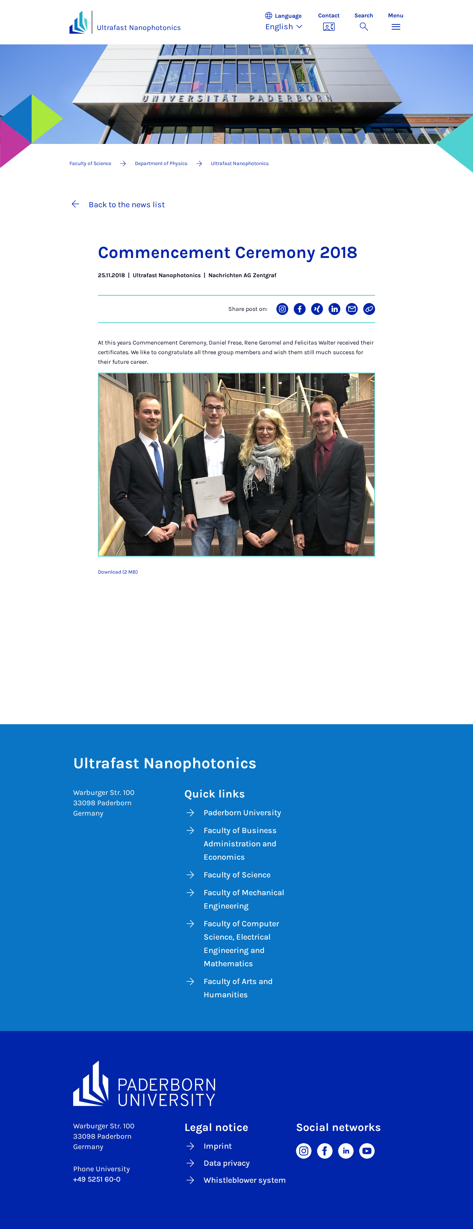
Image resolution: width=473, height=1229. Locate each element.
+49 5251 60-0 (96, 1179)
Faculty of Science (237, 875)
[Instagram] (304, 1150)
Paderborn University (242, 812)
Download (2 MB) (118, 572)
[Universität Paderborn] (236, 1084)
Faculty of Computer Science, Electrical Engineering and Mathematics (241, 943)
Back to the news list (127, 204)
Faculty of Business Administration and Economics (240, 844)
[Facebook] (325, 1150)
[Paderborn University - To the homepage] (78, 22)
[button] (287, 22)
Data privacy (227, 1163)
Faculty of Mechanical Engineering (244, 899)
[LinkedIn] (346, 1150)
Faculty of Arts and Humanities (238, 988)
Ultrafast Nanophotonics (139, 27)
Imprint (218, 1146)
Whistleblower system (245, 1180)
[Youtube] (367, 1150)
